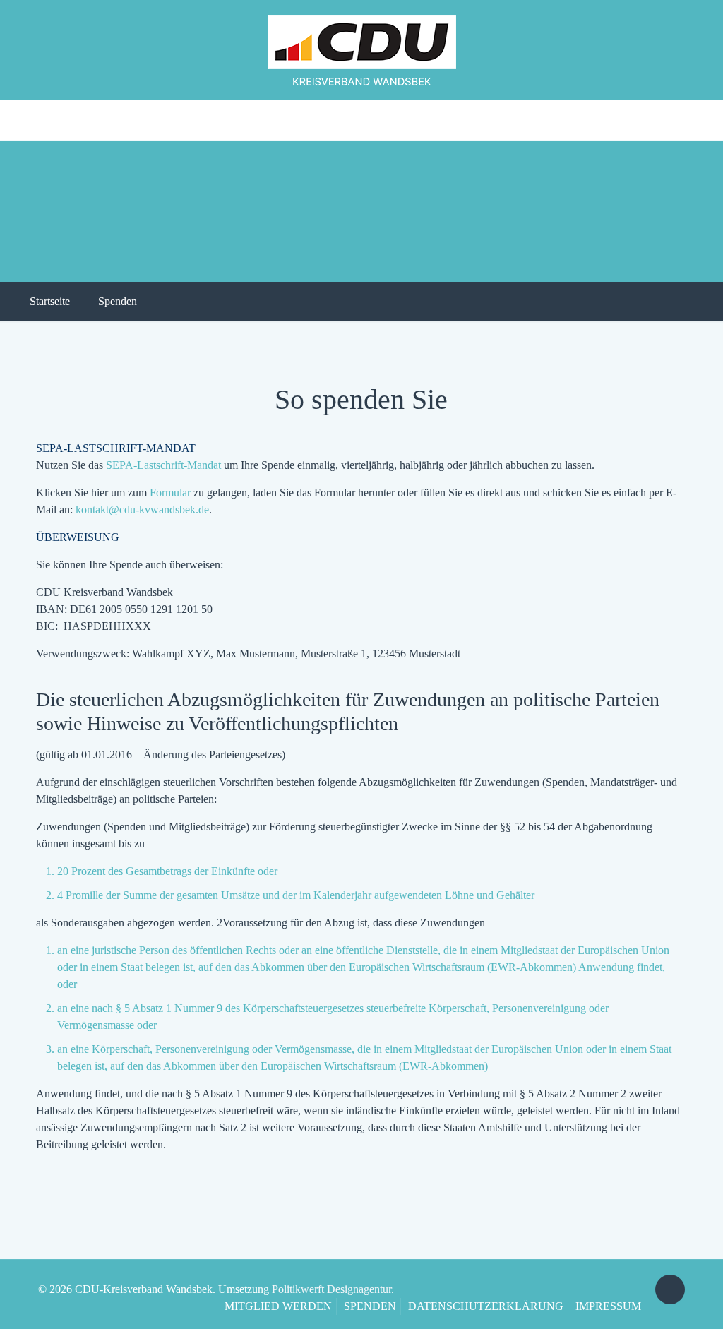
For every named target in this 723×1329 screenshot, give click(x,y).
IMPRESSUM (608, 1306)
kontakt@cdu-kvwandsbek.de (142, 509)
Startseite (50, 301)
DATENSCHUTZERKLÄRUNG (485, 1306)
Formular (170, 493)
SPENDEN (370, 1306)
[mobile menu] (12, 120)
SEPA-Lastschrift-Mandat (163, 465)
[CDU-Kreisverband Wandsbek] (362, 50)
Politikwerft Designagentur (331, 1289)
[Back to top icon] (670, 1289)
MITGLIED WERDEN (278, 1306)
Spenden (117, 301)
